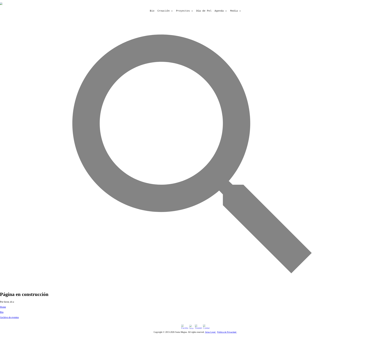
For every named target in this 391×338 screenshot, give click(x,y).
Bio (152, 11)
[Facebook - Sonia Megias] (184, 326)
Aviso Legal (210, 332)
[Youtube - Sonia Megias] (198, 326)
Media (234, 11)
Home (3, 307)
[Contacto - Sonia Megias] (206, 326)
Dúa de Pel (204, 11)
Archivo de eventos (9, 317)
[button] (195, 286)
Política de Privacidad (227, 332)
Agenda (219, 11)
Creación (163, 11)
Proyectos (183, 11)
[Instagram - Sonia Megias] (191, 327)
